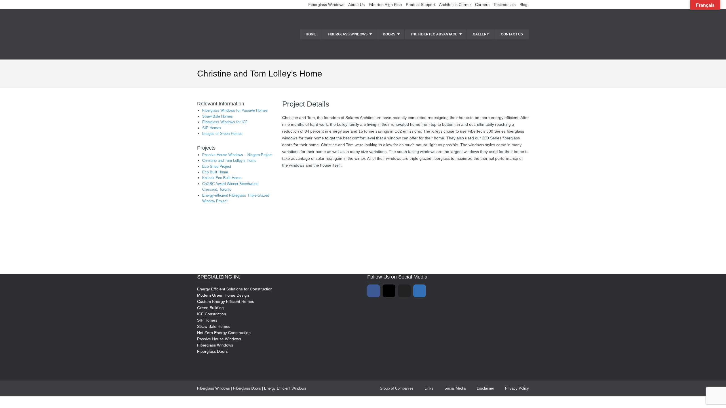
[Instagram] (389, 290)
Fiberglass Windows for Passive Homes (235, 110)
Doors (389, 34)
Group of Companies (396, 388)
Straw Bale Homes (217, 116)
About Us (356, 4)
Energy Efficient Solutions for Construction (235, 289)
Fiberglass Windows (326, 4)
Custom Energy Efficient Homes (225, 301)
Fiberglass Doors (212, 351)
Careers (482, 4)
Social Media (455, 388)
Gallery (481, 34)
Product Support (420, 4)
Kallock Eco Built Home (221, 178)
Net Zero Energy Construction (224, 332)
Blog (523, 4)
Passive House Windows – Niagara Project (237, 155)
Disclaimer (485, 388)
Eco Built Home (215, 172)
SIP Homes (211, 128)
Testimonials (504, 4)
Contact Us (512, 34)
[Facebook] (373, 290)
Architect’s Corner (455, 4)
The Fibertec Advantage (434, 34)
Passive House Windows (219, 339)
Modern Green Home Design (223, 295)
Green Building (210, 307)
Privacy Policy (517, 388)
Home (311, 34)
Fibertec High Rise (385, 4)
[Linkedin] (419, 290)
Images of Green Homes (222, 133)
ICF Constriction (211, 314)
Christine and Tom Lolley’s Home (229, 160)
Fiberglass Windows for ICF (225, 122)
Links (429, 388)
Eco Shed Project (216, 166)
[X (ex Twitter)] (404, 290)
